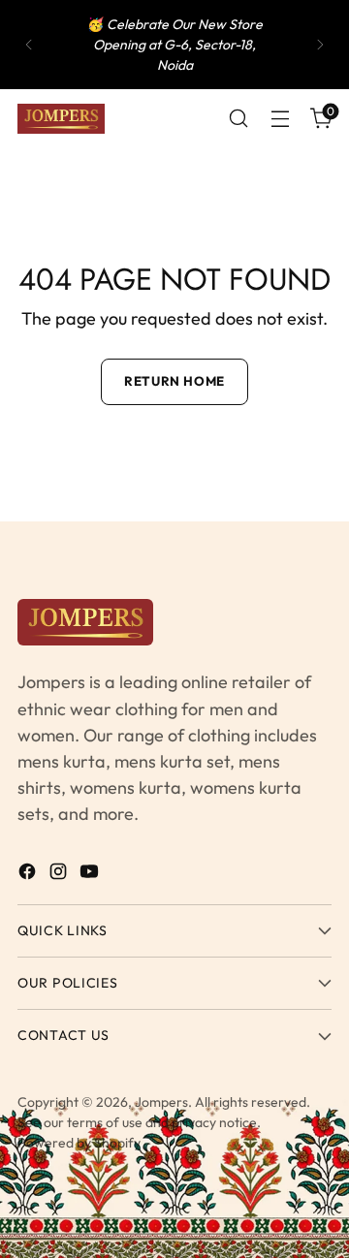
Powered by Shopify (79, 1142)
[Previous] (29, 44)
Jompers (161, 1102)
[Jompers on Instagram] (60, 875)
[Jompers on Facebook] (29, 875)
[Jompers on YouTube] (91, 875)
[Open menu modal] (280, 119)
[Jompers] (61, 119)
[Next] (320, 44)
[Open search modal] (238, 119)
